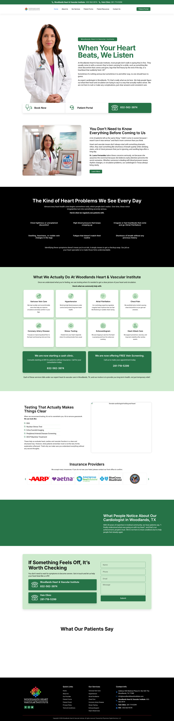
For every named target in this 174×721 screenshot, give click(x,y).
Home (56, 9)
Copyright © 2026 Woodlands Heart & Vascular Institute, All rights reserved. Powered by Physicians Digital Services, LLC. (87, 718)
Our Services (76, 9)
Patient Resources (103, 9)
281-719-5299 (121, 366)
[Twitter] (32, 707)
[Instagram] (28, 707)
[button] (25, 479)
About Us (65, 9)
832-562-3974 (55, 368)
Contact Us (116, 9)
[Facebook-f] (25, 707)
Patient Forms (88, 9)
